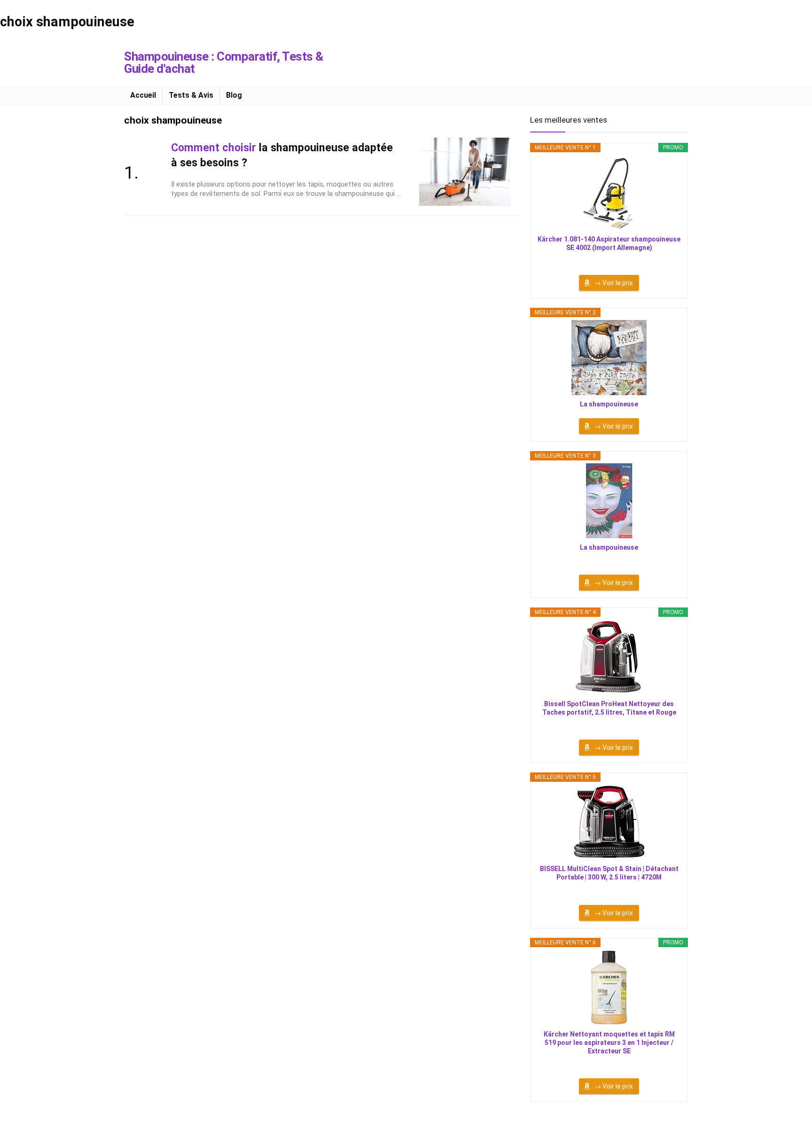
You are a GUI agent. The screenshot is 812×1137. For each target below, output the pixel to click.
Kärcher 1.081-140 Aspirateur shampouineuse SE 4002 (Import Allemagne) (609, 243)
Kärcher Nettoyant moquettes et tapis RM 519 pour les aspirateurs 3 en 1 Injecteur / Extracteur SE (609, 1042)
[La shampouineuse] (609, 357)
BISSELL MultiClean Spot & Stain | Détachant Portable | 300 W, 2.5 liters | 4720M (609, 873)
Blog (234, 95)
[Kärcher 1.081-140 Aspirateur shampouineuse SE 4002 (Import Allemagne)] (609, 192)
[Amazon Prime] (609, 260)
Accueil (143, 95)
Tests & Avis (191, 95)
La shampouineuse (609, 404)
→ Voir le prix (613, 283)
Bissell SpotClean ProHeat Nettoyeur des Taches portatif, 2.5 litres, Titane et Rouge (609, 708)
